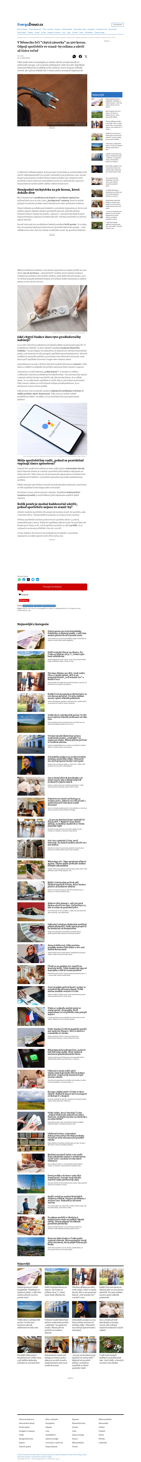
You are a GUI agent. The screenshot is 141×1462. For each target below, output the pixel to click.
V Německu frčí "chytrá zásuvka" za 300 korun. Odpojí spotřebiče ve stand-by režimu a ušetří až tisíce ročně (79, 37)
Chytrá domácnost (35, 29)
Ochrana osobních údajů (50, 1455)
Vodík (81, 32)
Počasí (101, 1435)
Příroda (102, 1439)
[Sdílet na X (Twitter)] (86, 57)
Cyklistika (103, 1442)
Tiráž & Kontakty (23, 1455)
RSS (75, 1455)
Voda (68, 32)
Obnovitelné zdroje (79, 29)
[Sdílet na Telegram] (33, 579)
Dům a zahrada (48, 29)
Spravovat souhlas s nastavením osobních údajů (34, 1457)
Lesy (63, 32)
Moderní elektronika (49, 606)
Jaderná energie (52, 1439)
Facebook (63, 1455)
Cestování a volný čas (54, 1442)
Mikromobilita (78, 1442)
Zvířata (43, 32)
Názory (22, 1442)
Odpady (30, 32)
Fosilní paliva (21, 32)
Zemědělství (89, 32)
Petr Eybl (20, 56)
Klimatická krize (101, 29)
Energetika (91, 29)
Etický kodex (35, 1455)
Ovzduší (75, 32)
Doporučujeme (51, 1446)
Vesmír (75, 1446)
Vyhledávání (117, 24)
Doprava (57, 29)
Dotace (75, 1439)
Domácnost (37, 606)
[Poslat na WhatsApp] (74, 57)
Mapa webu (82, 1455)
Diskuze (24, 594)
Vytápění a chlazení (54, 32)
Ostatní (37, 32)
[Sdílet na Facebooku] (80, 57)
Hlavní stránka (22, 29)
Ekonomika (112, 29)
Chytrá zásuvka (28, 606)
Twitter (70, 1455)
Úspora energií (99, 32)
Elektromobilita (67, 29)
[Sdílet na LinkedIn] (37, 579)
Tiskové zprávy (25, 1446)
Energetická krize (26, 1439)
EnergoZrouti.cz (22, 37)
